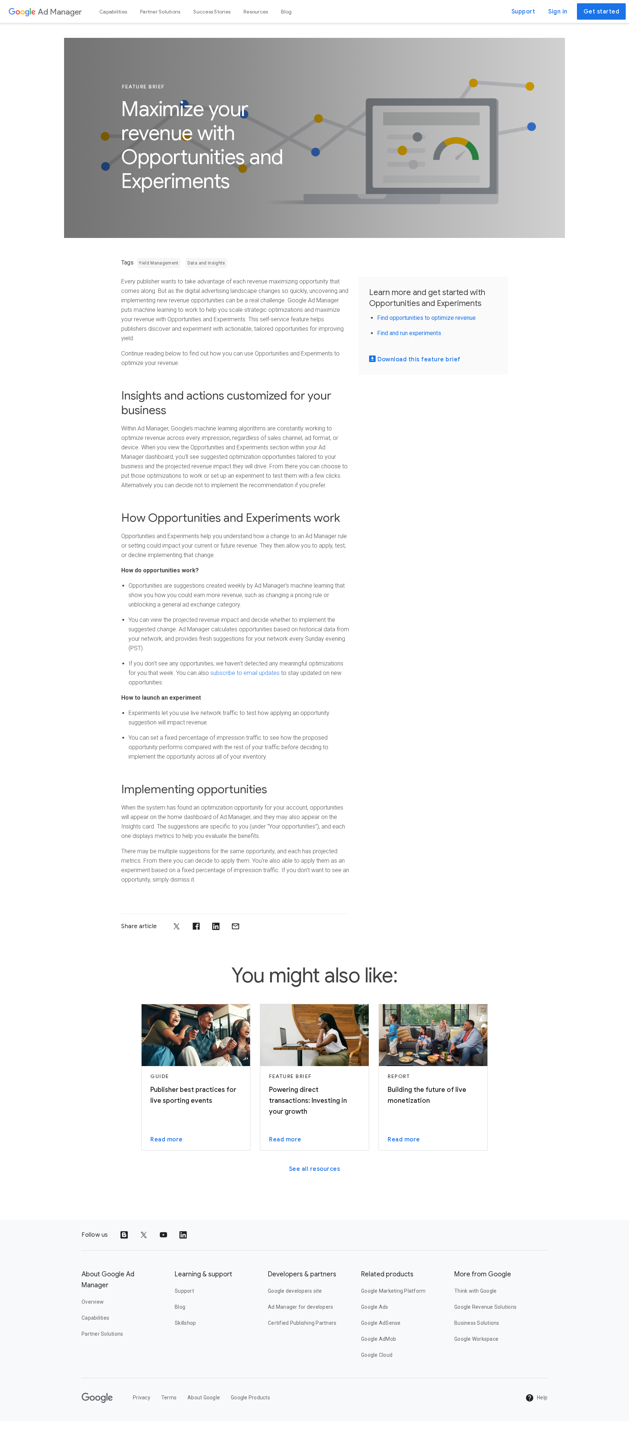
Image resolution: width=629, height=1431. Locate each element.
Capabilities (113, 11)
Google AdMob (378, 1339)
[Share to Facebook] (196, 926)
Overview (93, 1302)
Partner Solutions (160, 11)
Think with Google (475, 1291)
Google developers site (295, 1291)
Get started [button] (601, 11)
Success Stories (211, 11)
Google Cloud (376, 1355)
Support (523, 11)
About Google (203, 1397)
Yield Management (159, 263)
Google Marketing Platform (393, 1291)
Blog (286, 11)
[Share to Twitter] (177, 926)
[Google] (22, 11)
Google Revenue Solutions (485, 1307)
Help (541, 1397)
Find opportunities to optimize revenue (426, 317)
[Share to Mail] (236, 926)
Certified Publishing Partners (302, 1323)
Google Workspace (476, 1339)
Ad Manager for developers (300, 1307)
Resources (256, 11)
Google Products (250, 1397)
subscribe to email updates (245, 672)
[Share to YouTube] (163, 1235)
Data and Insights (206, 263)
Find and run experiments (409, 333)
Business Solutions (476, 1323)
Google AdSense (381, 1323)
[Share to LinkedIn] (216, 926)
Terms (169, 1397)
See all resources (314, 1169)
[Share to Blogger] (124, 1235)
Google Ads (374, 1307)
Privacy (141, 1397)
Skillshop (185, 1323)
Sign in (557, 11)
